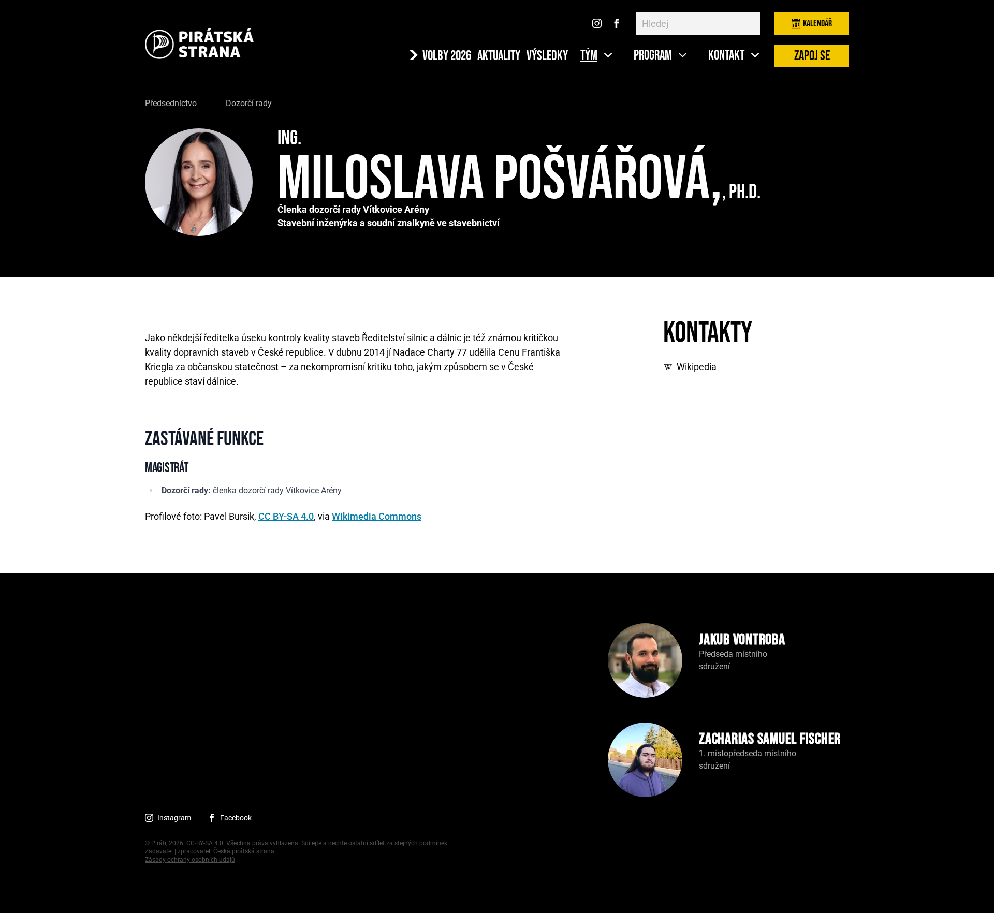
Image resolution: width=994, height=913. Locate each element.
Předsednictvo (171, 103)
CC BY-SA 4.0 (286, 516)
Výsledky (547, 56)
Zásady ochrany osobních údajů (190, 859)
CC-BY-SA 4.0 (204, 843)
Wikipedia (697, 367)
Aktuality (498, 56)
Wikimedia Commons (376, 516)
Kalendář (817, 23)
